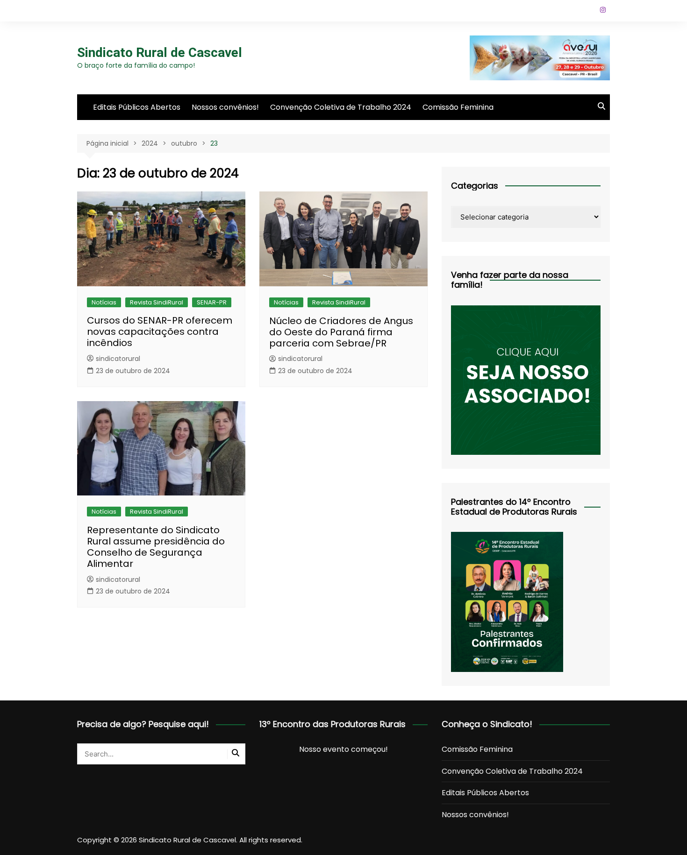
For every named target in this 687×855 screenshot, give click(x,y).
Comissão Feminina (458, 107)
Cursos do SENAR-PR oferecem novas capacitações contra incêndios (159, 331)
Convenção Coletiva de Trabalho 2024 (340, 107)
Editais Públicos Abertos (136, 107)
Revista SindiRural (156, 302)
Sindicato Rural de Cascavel (159, 52)
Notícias (104, 302)
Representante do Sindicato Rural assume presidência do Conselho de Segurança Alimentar (156, 546)
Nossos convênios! (225, 107)
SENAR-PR (212, 302)
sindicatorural (118, 358)
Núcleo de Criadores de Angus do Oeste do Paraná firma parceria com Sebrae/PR (341, 332)
